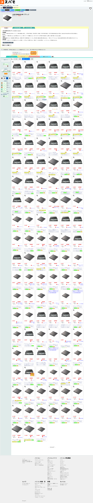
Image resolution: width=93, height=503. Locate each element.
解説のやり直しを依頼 (8, 42)
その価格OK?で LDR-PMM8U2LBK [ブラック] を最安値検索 (11, 11)
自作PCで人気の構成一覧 (27, 461)
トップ (85, 0)
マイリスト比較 (29, 27)
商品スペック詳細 (5, 45)
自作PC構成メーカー (26, 460)
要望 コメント (90, 0)
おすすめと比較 (17, 27)
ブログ (23, 462)
